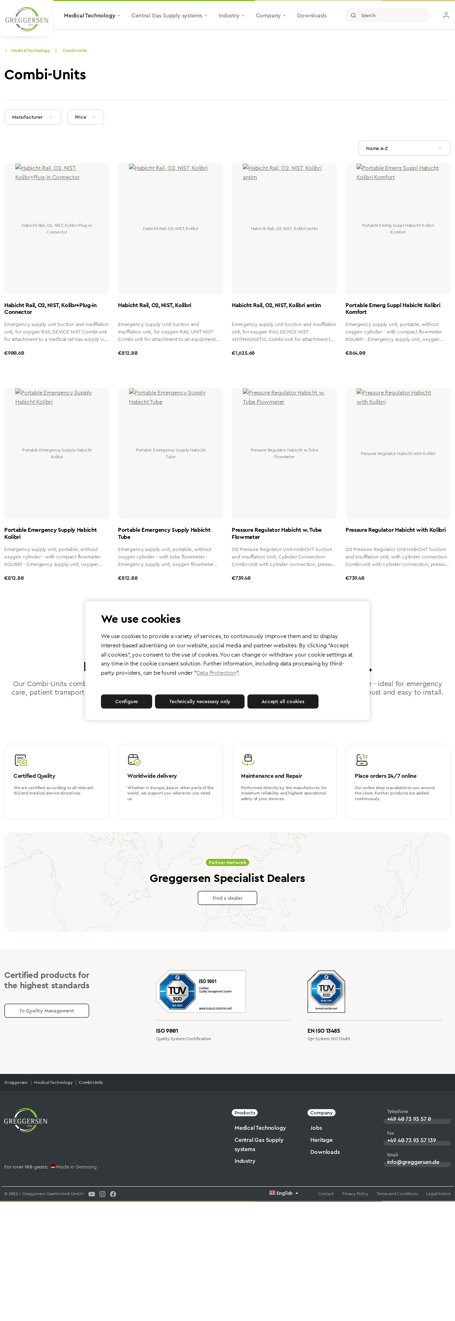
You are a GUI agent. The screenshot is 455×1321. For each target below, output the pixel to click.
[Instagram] (102, 1194)
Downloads (324, 1152)
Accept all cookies (283, 701)
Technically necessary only (199, 701)
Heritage (321, 1140)
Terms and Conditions (397, 1194)
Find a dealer (227, 898)
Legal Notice (438, 1194)
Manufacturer (27, 117)
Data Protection (216, 673)
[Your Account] (446, 15)
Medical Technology (260, 1128)
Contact (326, 1194)
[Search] (353, 15)
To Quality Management (46, 1010)
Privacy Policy (355, 1194)
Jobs (316, 1128)
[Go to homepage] (26, 19)
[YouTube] (91, 1194)
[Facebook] (113, 1194)
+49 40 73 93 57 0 (409, 1119)
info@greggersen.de (413, 1162)
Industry (245, 1161)
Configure (126, 701)
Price (80, 117)
